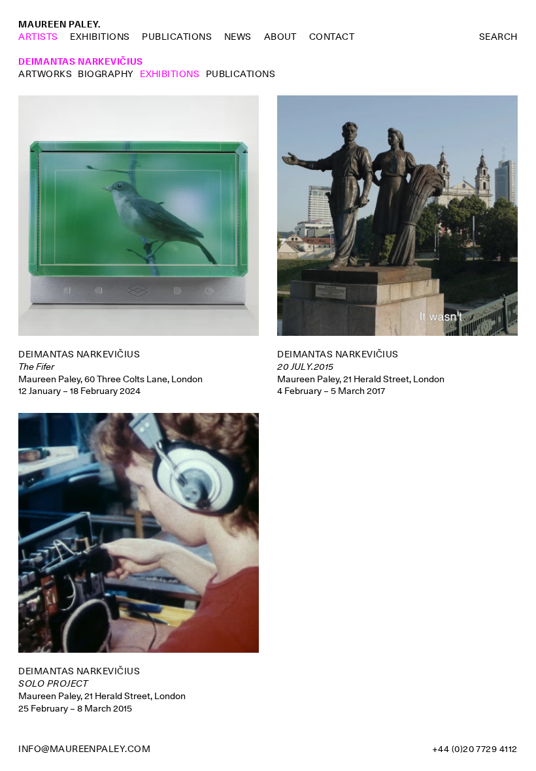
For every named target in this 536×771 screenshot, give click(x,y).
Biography (105, 73)
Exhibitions (99, 36)
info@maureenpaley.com (84, 748)
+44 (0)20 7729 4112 (475, 748)
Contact (331, 36)
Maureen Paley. (59, 24)
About (280, 36)
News (238, 36)
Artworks (45, 73)
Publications (177, 36)
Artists (38, 36)
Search (498, 36)
